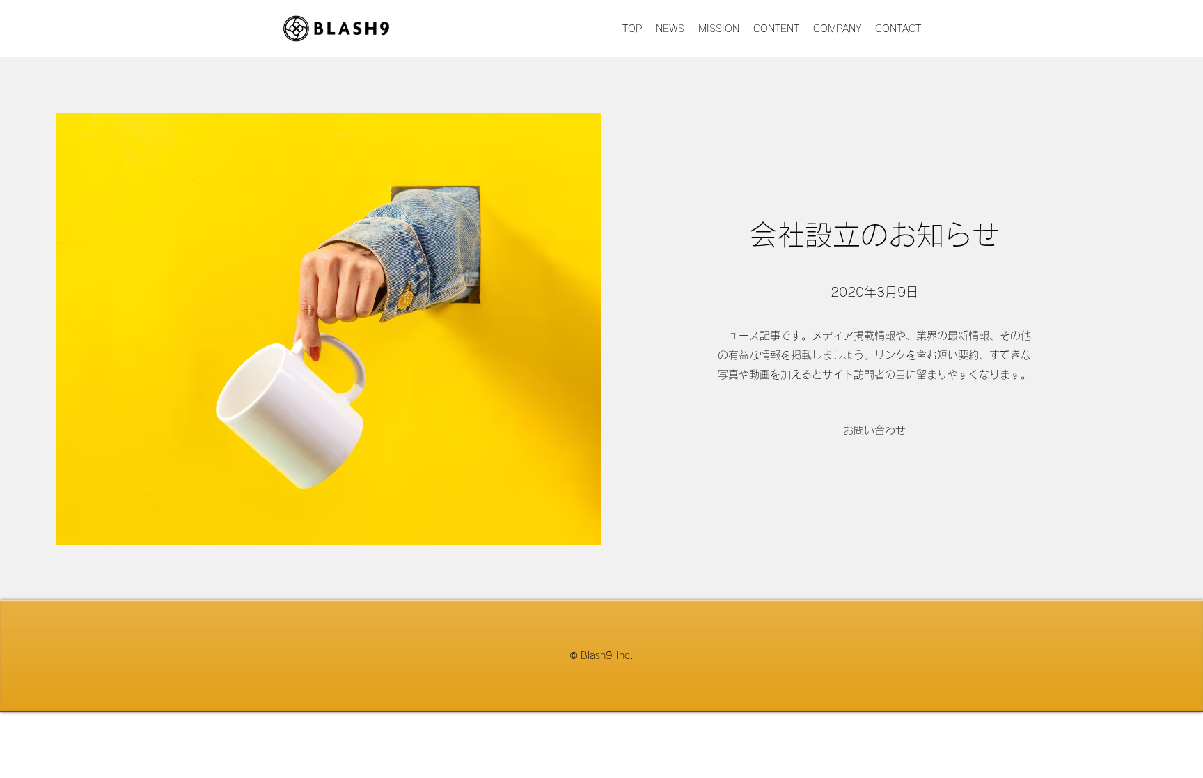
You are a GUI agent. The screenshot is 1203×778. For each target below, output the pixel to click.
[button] (874, 430)
